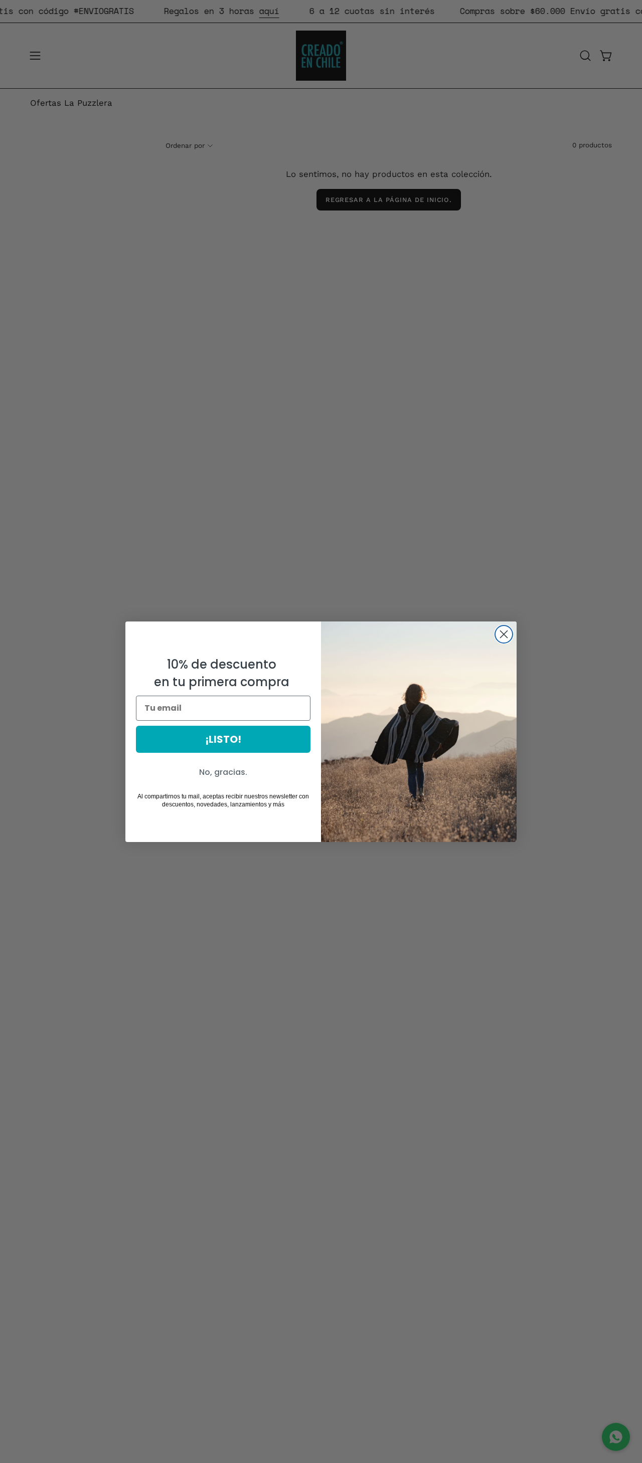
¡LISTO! (223, 739)
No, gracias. (223, 772)
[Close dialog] (504, 634)
